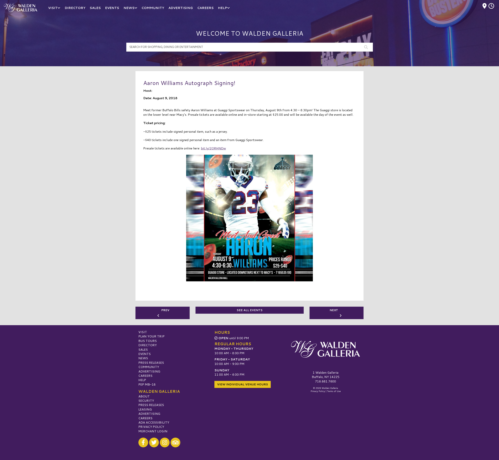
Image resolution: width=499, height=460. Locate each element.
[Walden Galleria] (325, 349)
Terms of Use (334, 391)
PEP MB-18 (147, 384)
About (144, 396)
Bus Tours (147, 340)
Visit (142, 332)
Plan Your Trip (151, 336)
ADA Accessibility (153, 422)
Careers (145, 375)
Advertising (149, 371)
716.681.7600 (325, 381)
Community (148, 367)
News (143, 358)
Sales (143, 349)
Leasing (145, 409)
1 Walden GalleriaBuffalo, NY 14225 (325, 374)
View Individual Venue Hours (242, 384)
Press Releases (151, 362)
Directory (147, 345)
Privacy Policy (151, 426)
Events (144, 353)
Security (146, 400)
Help (142, 380)
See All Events (250, 310)
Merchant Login (152, 431)
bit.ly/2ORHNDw (213, 148)
